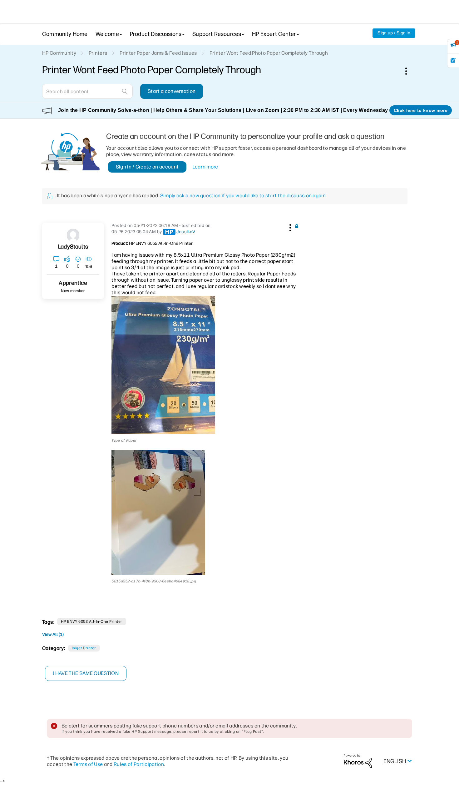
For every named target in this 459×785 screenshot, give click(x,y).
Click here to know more (420, 110)
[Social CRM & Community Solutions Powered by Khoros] (358, 760)
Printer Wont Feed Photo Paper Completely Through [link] (269, 53)
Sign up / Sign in (394, 33)
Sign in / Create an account (147, 167)
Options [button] (409, 71)
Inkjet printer (84, 648)
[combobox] (87, 91)
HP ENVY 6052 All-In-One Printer (91, 621)
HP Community (59, 53)
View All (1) (53, 634)
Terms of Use (88, 764)
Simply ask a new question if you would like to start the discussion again (243, 196)
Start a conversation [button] (171, 91)
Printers (98, 53)
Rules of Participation (139, 764)
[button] (289, 226)
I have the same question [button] (86, 673)
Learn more (205, 167)
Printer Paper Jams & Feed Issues (158, 53)
